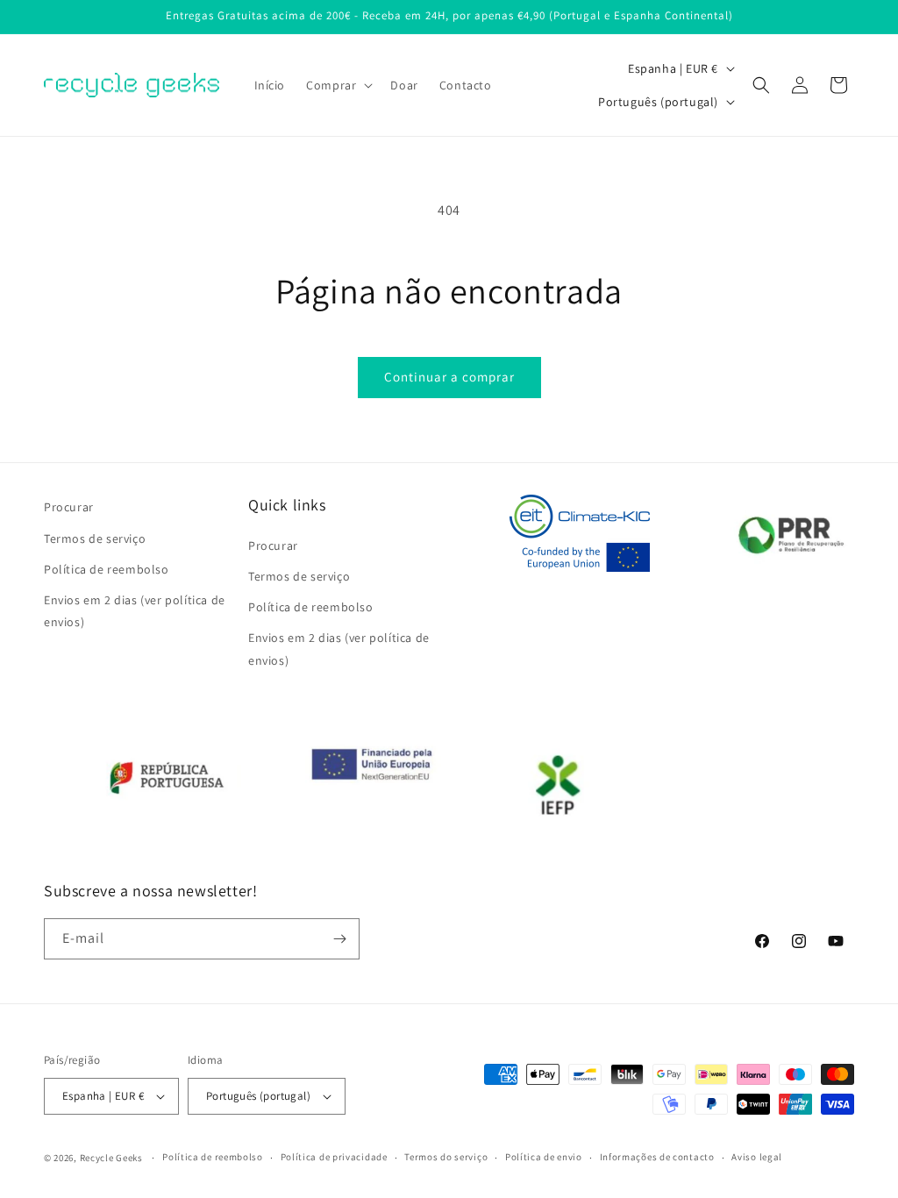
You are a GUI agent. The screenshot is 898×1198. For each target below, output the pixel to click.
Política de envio (543, 1157)
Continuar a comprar (449, 376)
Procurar (69, 507)
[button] (338, 85)
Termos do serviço (446, 1157)
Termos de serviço (95, 538)
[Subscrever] (339, 938)
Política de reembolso (106, 569)
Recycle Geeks (111, 1158)
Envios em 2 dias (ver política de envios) (134, 611)
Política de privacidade (334, 1157)
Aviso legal (756, 1157)
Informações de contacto (657, 1157)
